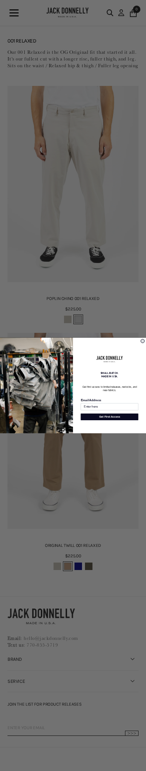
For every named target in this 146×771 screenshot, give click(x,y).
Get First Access (109, 416)
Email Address (91, 400)
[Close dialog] (143, 341)
